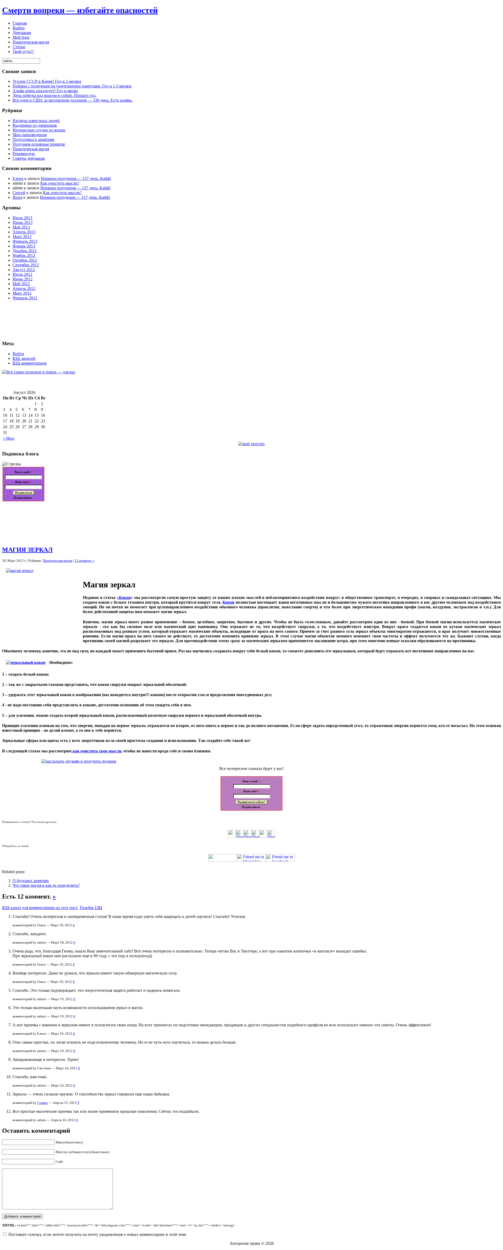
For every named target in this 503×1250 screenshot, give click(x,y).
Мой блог (21, 37)
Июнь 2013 (22, 222)
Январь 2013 (24, 246)
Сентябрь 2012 (26, 265)
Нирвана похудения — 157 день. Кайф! (76, 178)
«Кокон (124, 597)
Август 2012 (24, 269)
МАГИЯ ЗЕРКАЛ (27, 549)
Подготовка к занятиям (33, 139)
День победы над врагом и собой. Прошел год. (54, 95)
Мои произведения (30, 135)
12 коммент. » (85, 561)
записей (24, 358)
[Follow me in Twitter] (222, 860)
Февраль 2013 (25, 241)
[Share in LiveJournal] (263, 836)
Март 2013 (22, 236)
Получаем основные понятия (39, 144)
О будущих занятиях (31, 880)
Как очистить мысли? (59, 183)
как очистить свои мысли (96, 751)
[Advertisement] (25, 521)
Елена (18, 178)
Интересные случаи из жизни (39, 130)
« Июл (8, 438)
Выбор (19, 28)
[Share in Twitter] (232, 836)
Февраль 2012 (25, 298)
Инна (17, 197)
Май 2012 (21, 284)
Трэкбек (90, 907)
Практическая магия (31, 42)
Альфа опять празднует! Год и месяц (45, 91)
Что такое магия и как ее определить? (46, 885)
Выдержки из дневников (35, 125)
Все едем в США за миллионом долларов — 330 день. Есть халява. (73, 100)
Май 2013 (21, 227)
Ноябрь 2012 (24, 255)
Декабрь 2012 (25, 251)
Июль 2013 (22, 218)
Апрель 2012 (24, 288)
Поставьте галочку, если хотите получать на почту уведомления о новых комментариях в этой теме (97, 1234)
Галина (42, 1103)
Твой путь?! (23, 51)
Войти (18, 353)
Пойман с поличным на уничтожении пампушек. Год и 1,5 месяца (72, 86)
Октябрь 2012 (25, 260)
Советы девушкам (29, 158)
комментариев (30, 363)
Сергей (19, 192)
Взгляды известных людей (36, 120)
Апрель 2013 (24, 232)
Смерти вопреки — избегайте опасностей (80, 10)
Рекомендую (24, 153)
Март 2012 (22, 293)
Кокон (228, 602)
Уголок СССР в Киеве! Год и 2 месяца (47, 81)
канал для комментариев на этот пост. (40, 907)
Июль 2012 (22, 274)
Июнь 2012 (22, 279)
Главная (20, 23)
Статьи (19, 47)
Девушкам (22, 32)
